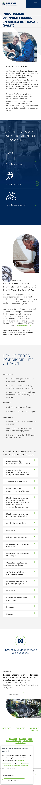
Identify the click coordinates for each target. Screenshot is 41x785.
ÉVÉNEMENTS (28, 741)
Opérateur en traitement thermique (18, 554)
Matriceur (11, 530)
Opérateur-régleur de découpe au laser (16, 564)
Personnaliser (8, 775)
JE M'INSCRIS (14, 694)
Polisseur (10, 607)
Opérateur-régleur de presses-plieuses (16, 573)
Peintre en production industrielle (17, 599)
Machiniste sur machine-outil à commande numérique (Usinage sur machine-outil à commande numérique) (18, 502)
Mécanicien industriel (16, 537)
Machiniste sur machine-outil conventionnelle (18, 515)
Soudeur (10, 614)
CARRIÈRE (20, 728)
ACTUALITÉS (21, 743)
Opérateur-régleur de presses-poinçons (16, 582)
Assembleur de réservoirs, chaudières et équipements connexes (18, 472)
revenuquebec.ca (24, 325)
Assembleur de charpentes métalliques (18, 462)
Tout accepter (14, 781)
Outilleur (10, 590)
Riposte (34, 775)
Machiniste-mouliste (16, 523)
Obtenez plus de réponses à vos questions (20, 651)
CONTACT (6, 728)
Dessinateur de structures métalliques (17, 490)
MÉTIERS (22, 739)
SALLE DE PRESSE (34, 729)
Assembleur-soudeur (16, 482)
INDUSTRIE (13, 739)
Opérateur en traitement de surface (18, 545)
